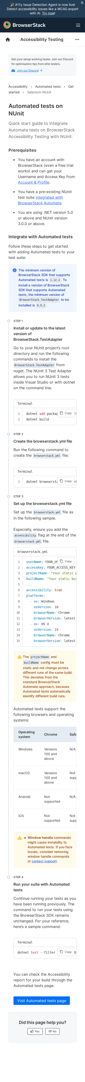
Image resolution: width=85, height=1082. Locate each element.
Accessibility (18, 86)
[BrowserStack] (24, 25)
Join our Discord (27, 70)
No (54, 1031)
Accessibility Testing (41, 39)
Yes (37, 1031)
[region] (45, 416)
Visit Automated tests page (41, 1000)
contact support (44, 861)
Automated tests (48, 86)
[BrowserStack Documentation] (10, 39)
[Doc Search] (67, 25)
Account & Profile (33, 182)
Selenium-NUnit (39, 92)
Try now (48, 13)
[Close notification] (82, 2)
